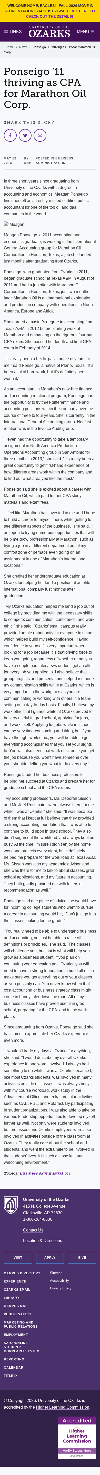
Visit (18, 1257)
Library (11, 1298)
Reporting (14, 1359)
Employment (16, 1335)
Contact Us (33, 1230)
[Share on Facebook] (10, 135)
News (23, 47)
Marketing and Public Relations (21, 1324)
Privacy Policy (61, 1288)
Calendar (14, 1367)
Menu (83, 31)
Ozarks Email (17, 1289)
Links (16, 31)
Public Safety (18, 1314)
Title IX (11, 1376)
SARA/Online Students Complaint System (21, 1347)
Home (9, 47)
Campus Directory (22, 1273)
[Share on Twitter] (25, 135)
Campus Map (16, 1306)
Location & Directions (42, 1240)
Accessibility (59, 1280)
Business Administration (45, 1173)
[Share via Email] (40, 135)
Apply (50, 1257)
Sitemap (56, 1273)
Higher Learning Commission (62, 1407)
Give (82, 1257)
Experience (15, 1281)
